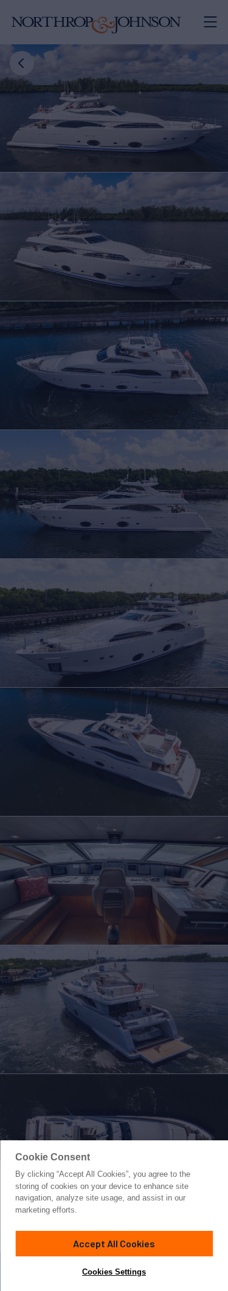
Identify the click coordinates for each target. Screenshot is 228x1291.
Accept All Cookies (114, 1243)
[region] (114, 1215)
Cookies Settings (114, 1271)
